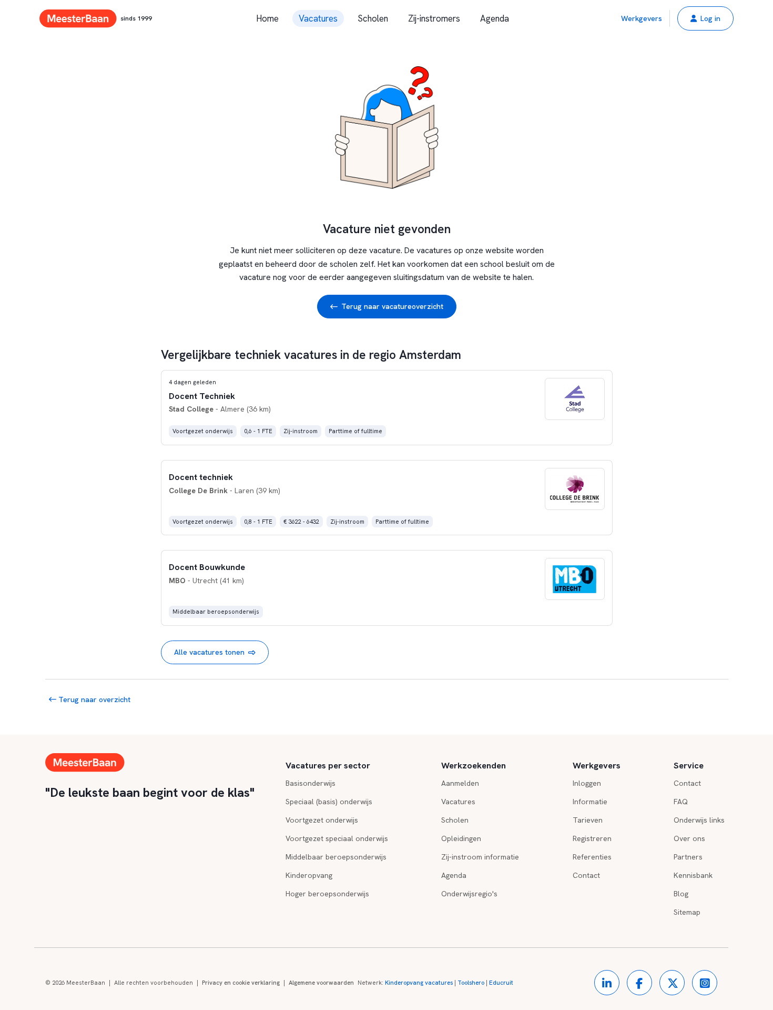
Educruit (501, 982)
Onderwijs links (699, 820)
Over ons (689, 838)
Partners (688, 857)
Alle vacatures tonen (209, 652)
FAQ (681, 801)
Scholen (373, 18)
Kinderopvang (309, 875)
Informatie (590, 801)
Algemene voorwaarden (321, 982)
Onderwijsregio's (469, 893)
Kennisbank (693, 875)
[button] (705, 18)
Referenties (592, 857)
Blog (681, 893)
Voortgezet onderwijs (322, 820)
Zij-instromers (434, 18)
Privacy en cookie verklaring (241, 982)
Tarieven (588, 820)
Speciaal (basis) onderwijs (329, 801)
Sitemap (687, 912)
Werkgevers (641, 18)
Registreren (592, 838)
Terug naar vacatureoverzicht (392, 306)
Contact (586, 875)
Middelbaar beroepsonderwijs (336, 857)
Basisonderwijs (310, 783)
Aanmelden (460, 783)
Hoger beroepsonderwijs (327, 893)
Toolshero (470, 982)
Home (267, 18)
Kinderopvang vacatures (419, 982)
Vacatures (318, 18)
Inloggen (587, 783)
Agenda (494, 18)
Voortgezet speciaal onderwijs (337, 838)
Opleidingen (461, 838)
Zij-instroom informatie (480, 857)
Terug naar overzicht (93, 699)
